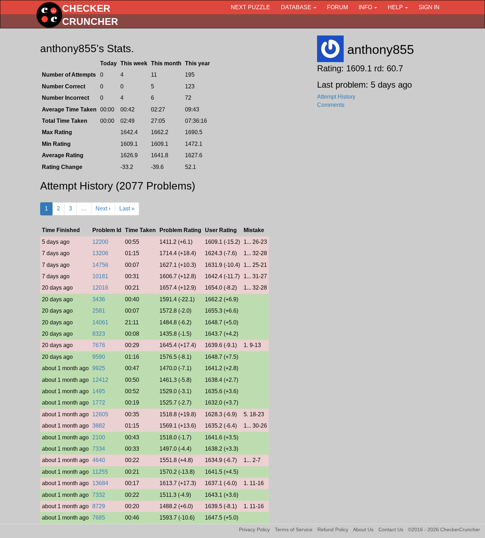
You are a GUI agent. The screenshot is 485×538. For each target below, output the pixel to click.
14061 (100, 322)
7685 (98, 518)
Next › (103, 208)
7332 (98, 495)
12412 (100, 380)
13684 (100, 483)
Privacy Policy (254, 529)
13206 (100, 253)
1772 (98, 403)
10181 (100, 276)
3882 (98, 426)
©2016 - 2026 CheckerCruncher (444, 529)
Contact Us (390, 529)
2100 (98, 437)
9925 (98, 368)
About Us (363, 529)
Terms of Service (293, 529)
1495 (98, 391)
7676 (98, 345)
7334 (98, 449)
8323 (98, 334)
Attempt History (336, 97)
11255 (100, 472)
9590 (98, 357)
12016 (100, 288)
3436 (98, 299)
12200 (100, 242)
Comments (330, 105)
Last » (127, 208)
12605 (100, 414)
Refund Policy (332, 529)
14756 (100, 265)
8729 (98, 506)
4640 (98, 460)
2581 (98, 311)
